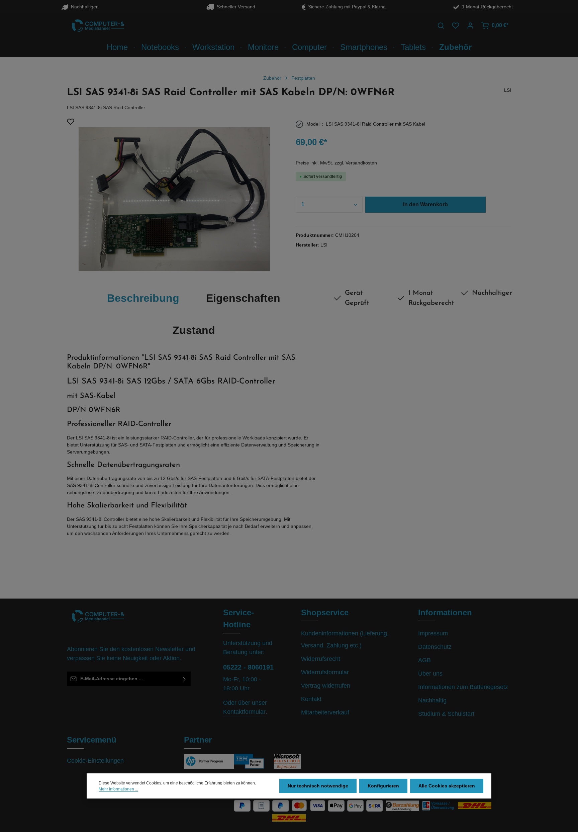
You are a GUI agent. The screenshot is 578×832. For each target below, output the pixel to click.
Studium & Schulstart (446, 713)
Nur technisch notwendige (318, 785)
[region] (174, 194)
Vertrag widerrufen (325, 685)
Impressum (433, 633)
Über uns (430, 673)
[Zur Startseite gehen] (98, 25)
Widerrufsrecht (320, 658)
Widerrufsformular (325, 672)
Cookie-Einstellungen (95, 760)
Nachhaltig (432, 700)
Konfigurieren (383, 785)
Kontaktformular (244, 711)
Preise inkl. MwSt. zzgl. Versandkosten (336, 162)
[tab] (143, 298)
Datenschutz (435, 646)
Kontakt (311, 699)
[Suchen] (441, 25)
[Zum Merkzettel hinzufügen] (70, 121)
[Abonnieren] (184, 679)
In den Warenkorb (425, 204)
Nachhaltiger (83, 6)
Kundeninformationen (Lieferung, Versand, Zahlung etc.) (345, 639)
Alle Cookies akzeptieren (446, 785)
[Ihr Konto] (470, 25)
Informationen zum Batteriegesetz (463, 687)
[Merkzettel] (455, 25)
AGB (424, 660)
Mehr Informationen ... (118, 789)
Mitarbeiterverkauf (325, 712)
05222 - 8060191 (248, 667)
